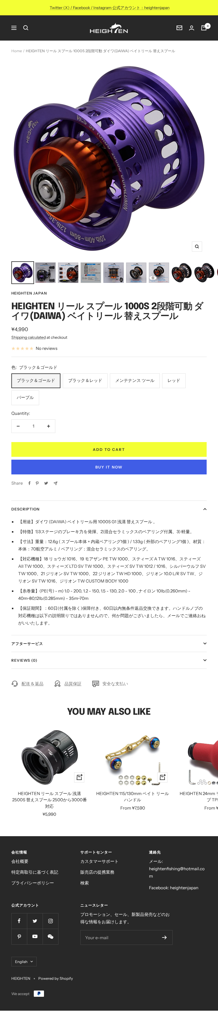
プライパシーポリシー (32, 883)
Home (16, 51)
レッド (173, 380)
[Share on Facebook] (29, 483)
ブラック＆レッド (85, 380)
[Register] (164, 937)
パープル (25, 397)
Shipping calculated (28, 337)
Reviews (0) (24, 660)
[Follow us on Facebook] (19, 921)
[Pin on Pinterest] (37, 483)
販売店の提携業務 (97, 872)
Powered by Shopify (55, 978)
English (21, 961)
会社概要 (19, 861)
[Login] (191, 28)
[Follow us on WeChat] (50, 936)
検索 (84, 883)
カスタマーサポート (99, 861)
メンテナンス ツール (134, 380)
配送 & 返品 (32, 683)
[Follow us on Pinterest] (19, 936)
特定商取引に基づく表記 (34, 872)
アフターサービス (27, 643)
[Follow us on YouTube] (35, 936)
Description (25, 509)
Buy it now (109, 467)
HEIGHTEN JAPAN (29, 293)
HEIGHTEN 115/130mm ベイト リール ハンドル (132, 797)
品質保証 (72, 683)
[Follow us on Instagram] (50, 921)
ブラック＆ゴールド (36, 380)
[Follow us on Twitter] (35, 921)
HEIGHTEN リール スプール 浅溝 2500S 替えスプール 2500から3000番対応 (49, 800)
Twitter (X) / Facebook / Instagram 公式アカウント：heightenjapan (109, 7)
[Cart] (204, 27)
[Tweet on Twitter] (46, 483)
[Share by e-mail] (55, 483)
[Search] (25, 27)
